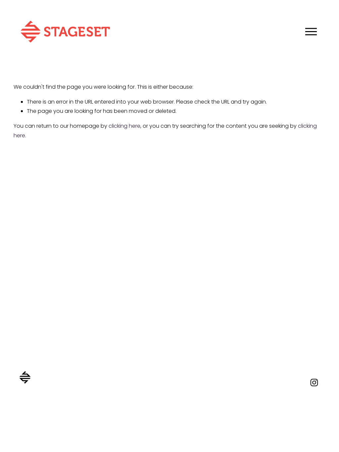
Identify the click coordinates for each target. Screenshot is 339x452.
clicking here (124, 126)
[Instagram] (314, 382)
